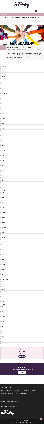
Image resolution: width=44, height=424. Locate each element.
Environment (4, 145)
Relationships (4, 286)
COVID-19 (3, 123)
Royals (3, 291)
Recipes (3, 284)
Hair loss (3, 192)
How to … (3, 214)
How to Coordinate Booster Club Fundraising (19, 47)
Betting (3, 83)
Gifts (2, 172)
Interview (3, 222)
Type (2, 331)
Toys (2, 326)
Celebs (3, 105)
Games (3, 167)
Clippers (3, 113)
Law (2, 224)
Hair (2, 185)
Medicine (3, 244)
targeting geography (21, 50)
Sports (3, 301)
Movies (3, 254)
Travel (3, 328)
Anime (3, 71)
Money (3, 249)
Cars (2, 98)
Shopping (3, 296)
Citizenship (4, 110)
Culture (3, 130)
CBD (2, 103)
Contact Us (16, 422)
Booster (27, 49)
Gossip (3, 177)
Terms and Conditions (25, 422)
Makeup (3, 239)
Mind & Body (4, 247)
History (3, 202)
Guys (3, 182)
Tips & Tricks (4, 321)
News (3, 266)
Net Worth (3, 264)
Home (3, 207)
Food (3, 155)
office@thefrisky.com (7, 403)
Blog (2, 88)
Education (3, 140)
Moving (3, 257)
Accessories (4, 66)
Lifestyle (3, 232)
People (3, 271)
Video (3, 338)
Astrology (3, 76)
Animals (3, 68)
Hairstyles (3, 195)
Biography (3, 86)
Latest (20, 422)
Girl (2, 175)
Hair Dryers (4, 190)
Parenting (3, 269)
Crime (3, 125)
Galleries (3, 162)
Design (3, 133)
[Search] (36, 11)
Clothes (3, 115)
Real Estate (4, 281)
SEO (2, 294)
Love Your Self (4, 237)
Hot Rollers (4, 212)
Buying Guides (4, 93)
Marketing (3, 242)
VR (2, 341)
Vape (3, 333)
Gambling (3, 165)
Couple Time (4, 120)
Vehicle (3, 336)
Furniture (3, 160)
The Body (3, 316)
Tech (2, 311)
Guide (3, 180)
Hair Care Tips (4, 187)
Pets (2, 274)
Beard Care (4, 78)
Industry (3, 217)
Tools (3, 323)
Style (2, 306)
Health (3, 197)
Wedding (3, 343)
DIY (2, 135)
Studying (3, 304)
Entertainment (4, 143)
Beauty (3, 81)
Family (3, 148)
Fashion (3, 150)
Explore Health (22, 356)
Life (2, 229)
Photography (4, 276)
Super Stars (4, 309)
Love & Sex (4, 234)
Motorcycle (4, 252)
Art (2, 73)
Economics (4, 138)
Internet (3, 219)
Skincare (3, 299)
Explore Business (22, 372)
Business (19, 49)
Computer (3, 118)
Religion (3, 289)
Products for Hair (5, 279)
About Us (12, 422)
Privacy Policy (32, 422)
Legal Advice (4, 227)
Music (3, 259)
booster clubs (32, 49)
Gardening (4, 170)
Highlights (3, 200)
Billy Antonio (10, 49)
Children (3, 108)
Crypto (3, 128)
